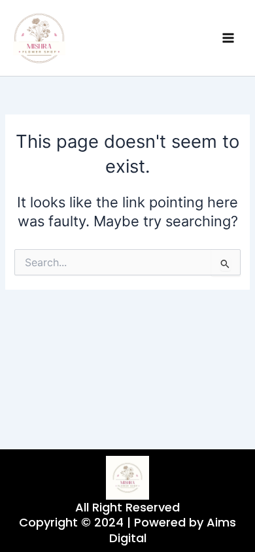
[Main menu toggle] (228, 38)
